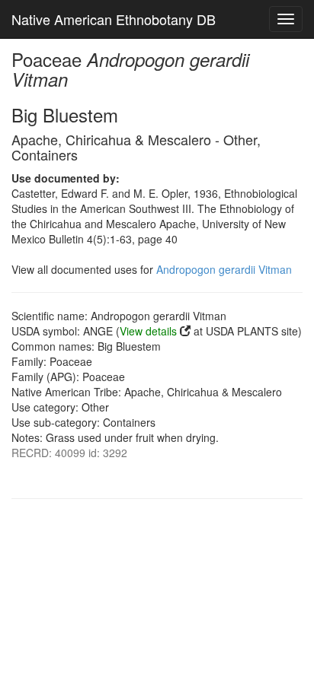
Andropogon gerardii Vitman (224, 269)
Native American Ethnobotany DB (113, 19)
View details (148, 330)
